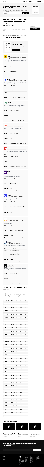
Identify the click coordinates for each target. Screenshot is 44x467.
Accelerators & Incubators (26, 462)
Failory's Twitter (38, 457)
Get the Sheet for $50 (16, 50)
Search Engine (20, 196)
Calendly (6, 338)
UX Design (9, 58)
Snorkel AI (10, 242)
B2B (9, 57)
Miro (9, 56)
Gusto (9, 125)
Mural (5, 351)
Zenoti (5, 355)
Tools (20, 463)
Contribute (31, 459)
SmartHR (6, 362)
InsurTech (17, 220)
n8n (5, 327)
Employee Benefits (16, 126)
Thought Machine (7, 341)
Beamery (6, 392)
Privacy (31, 462)
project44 (6, 337)
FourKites (6, 406)
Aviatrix (6, 361)
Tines (5, 379)
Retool (5, 324)
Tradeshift (6, 344)
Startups (26, 460)
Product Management (24, 57)
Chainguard (6, 314)
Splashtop (6, 399)
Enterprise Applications (13, 57)
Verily (5, 388)
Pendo (5, 328)
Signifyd (6, 368)
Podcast (20, 459)
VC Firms (26, 463)
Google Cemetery (21, 461)
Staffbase (6, 381)
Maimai (5, 409)
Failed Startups (26, 459)
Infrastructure (21, 80)
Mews (5, 372)
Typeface (6, 395)
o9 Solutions (6, 317)
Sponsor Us (31, 457)
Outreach (6, 313)
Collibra (6, 303)
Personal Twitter (38, 458)
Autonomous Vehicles (11, 80)
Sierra (9, 102)
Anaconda (6, 348)
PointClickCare (6, 310)
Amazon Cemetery (21, 462)
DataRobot (11, 265)
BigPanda (6, 378)
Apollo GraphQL (6, 354)
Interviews (23, 1)
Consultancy (31, 458)
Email (36, 459)
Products (34, 1)
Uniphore (6, 331)
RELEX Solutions (7, 300)
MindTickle (6, 375)
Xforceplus (6, 412)
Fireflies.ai (6, 405)
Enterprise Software (18, 57)
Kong (5, 345)
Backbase (6, 330)
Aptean (5, 321)
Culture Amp (6, 365)
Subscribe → (39, 1)
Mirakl (5, 320)
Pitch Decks (26, 457)
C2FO (5, 416)
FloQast (6, 347)
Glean (9, 195)
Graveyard (30, 1)
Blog (26, 1)
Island (5, 304)
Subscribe (31, 461)
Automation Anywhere (13, 219)
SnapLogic (6, 389)
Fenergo (6, 402)
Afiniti (5, 358)
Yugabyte (6, 371)
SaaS (14, 103)
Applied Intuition (11, 79)
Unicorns (12, 25)
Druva (5, 364)
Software (25, 80)
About (31, 460)
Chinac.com (6, 415)
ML (21, 243)
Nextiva (6, 334)
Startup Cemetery (21, 460)
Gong (9, 171)
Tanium (9, 147)
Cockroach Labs (7, 311)
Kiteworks (6, 398)
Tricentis (6, 307)
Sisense (6, 385)
